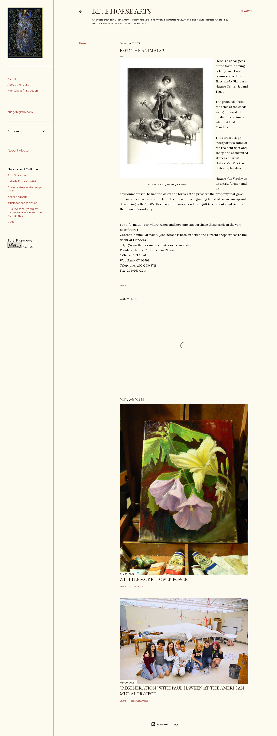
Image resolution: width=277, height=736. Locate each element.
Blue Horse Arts (121, 11)
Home (12, 78)
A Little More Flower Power (154, 579)
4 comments (136, 586)
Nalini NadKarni (18, 197)
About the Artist (18, 84)
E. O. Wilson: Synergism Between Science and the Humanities (25, 212)
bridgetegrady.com (20, 112)
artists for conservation (22, 203)
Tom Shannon (17, 175)
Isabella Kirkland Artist (22, 181)
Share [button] (82, 43)
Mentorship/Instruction (23, 90)
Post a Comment (138, 700)
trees (11, 221)
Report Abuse (18, 150)
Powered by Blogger (168, 724)
